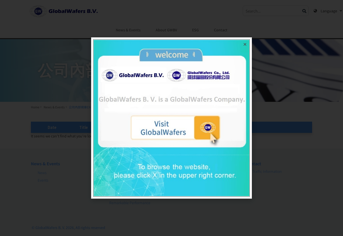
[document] (171, 118)
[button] (245, 44)
